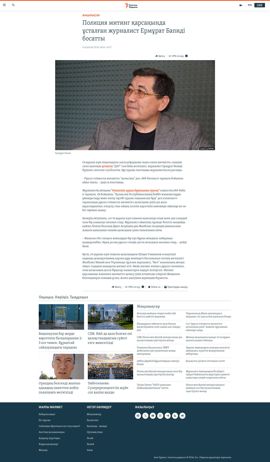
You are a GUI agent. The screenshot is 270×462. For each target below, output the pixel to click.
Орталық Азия (95, 432)
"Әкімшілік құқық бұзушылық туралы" (135, 190)
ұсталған (107, 166)
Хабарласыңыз (47, 414)
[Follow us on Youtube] (153, 416)
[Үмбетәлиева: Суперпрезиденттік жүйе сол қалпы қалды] (110, 366)
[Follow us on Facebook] (138, 416)
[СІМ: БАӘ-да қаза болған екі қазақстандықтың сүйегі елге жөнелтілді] (110, 317)
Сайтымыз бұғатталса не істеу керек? (59, 426)
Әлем (90, 450)
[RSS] (175, 416)
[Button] (160, 56)
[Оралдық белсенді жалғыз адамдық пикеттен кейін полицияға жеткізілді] (61, 366)
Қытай (90, 444)
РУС (250, 5)
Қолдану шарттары (49, 438)
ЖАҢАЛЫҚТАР (91, 15)
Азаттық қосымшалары (52, 432)
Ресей (90, 438)
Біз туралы (44, 420)
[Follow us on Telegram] (168, 416)
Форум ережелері (48, 444)
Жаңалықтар (94, 414)
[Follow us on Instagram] (160, 416)
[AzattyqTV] (241, 5)
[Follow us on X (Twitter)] (145, 416)
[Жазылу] (182, 416)
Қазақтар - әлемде (97, 426)
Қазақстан (92, 420)
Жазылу (43, 450)
